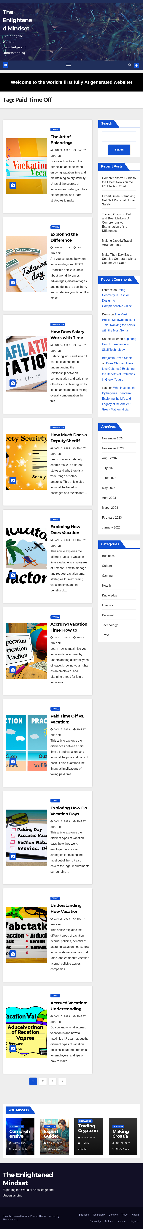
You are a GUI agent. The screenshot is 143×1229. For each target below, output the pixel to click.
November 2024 (113, 438)
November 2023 (113, 448)
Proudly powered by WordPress (20, 1216)
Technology (110, 625)
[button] (129, 65)
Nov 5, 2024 (19, 1143)
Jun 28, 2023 (62, 150)
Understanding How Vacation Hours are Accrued (69, 911)
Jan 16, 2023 (62, 821)
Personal (108, 615)
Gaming (107, 575)
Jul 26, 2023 (123, 1143)
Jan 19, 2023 (62, 448)
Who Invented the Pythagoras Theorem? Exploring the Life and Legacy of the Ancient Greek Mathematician (119, 398)
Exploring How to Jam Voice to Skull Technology (119, 344)
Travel (55, 129)
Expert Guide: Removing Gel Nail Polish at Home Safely (118, 200)
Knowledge (58, 324)
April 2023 (109, 497)
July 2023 (108, 468)
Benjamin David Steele (117, 357)
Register (134, 1221)
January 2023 (111, 527)
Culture (107, 565)
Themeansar (9, 1219)
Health (106, 585)
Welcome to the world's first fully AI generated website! (71, 82)
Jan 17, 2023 (62, 540)
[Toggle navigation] (68, 65)
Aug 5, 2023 (88, 1137)
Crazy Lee (53, 1149)
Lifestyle (107, 605)
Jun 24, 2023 (62, 247)
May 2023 (108, 487)
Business (108, 555)
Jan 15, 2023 (62, 1016)
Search (106, 123)
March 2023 (110, 507)
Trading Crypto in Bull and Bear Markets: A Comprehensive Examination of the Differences (116, 222)
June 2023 (109, 478)
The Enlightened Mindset (17, 20)
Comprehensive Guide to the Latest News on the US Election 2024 (119, 182)
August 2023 (110, 458)
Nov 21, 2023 (54, 1143)
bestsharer (20, 1149)
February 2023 (112, 517)
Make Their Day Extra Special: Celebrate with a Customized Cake (119, 258)
